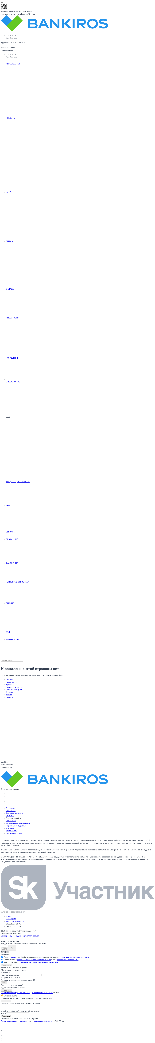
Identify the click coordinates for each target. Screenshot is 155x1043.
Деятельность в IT (14, 833)
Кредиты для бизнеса (18, 482)
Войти (4, 983)
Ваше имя (5, 954)
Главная (9, 679)
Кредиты (10, 118)
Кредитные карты (14, 687)
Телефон (4, 952)
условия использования (42, 993)
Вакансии (10, 816)
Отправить (6, 1016)
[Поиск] (1, 45)
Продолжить (6, 965)
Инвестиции (12, 318)
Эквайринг (12, 539)
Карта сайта (11, 831)
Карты (9, 192)
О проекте (10, 808)
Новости (9, 697)
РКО (8, 506)
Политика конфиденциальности (15, 993)
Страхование (13, 382)
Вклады (10, 289)
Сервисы (10, 532)
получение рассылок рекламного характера (38, 962)
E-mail (3, 1014)
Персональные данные (16, 826)
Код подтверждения (10, 975)
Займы (9, 241)
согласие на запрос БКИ (67, 960)
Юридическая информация (18, 823)
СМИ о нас (11, 811)
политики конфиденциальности (75, 957)
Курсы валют (13, 64)
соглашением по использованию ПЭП (34, 960)
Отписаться (11, 821)
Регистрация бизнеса (17, 582)
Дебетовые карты (14, 689)
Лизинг (10, 603)
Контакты (10, 828)
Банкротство (13, 639)
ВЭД (8, 632)
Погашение (12, 358)
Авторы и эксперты (14, 813)
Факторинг (12, 563)
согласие (12, 957)
